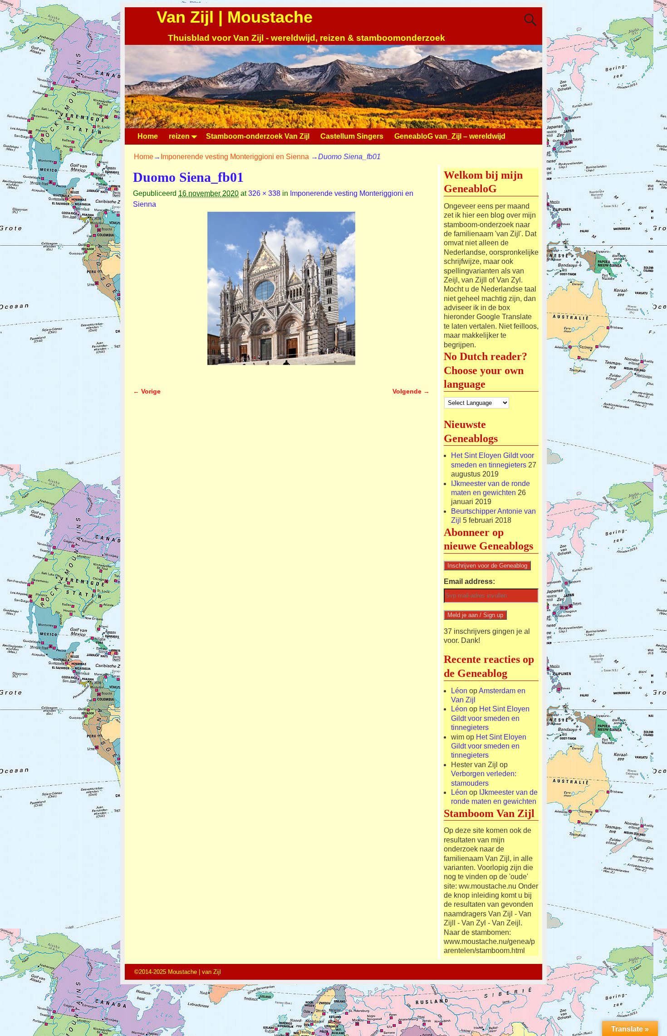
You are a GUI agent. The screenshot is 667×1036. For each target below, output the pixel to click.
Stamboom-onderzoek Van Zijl (257, 136)
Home (147, 136)
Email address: (469, 581)
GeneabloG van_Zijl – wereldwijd (449, 136)
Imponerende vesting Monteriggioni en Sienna (235, 157)
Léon (459, 691)
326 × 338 (264, 193)
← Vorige (147, 391)
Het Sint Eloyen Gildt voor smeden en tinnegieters (490, 718)
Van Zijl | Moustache (235, 17)
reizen (179, 136)
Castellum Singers (351, 136)
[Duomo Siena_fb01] (281, 294)
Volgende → (411, 391)
